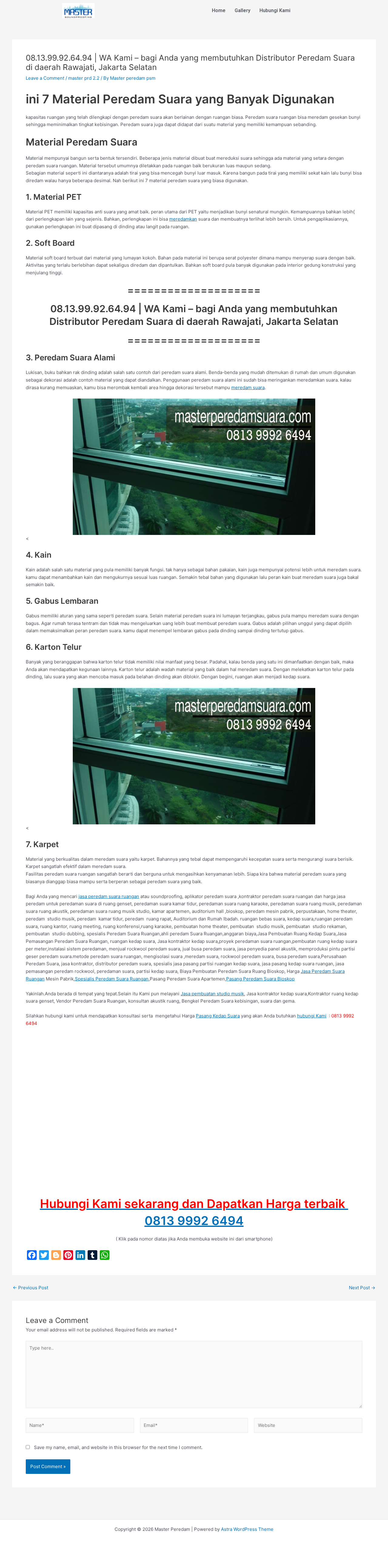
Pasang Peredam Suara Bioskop (260, 979)
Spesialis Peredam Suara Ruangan (112, 979)
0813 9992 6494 (194, 1220)
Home (219, 10)
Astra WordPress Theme (247, 1529)
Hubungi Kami (274, 10)
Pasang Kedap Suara (218, 1016)
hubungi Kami (311, 1016)
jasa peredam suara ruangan (109, 896)
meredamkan (183, 219)
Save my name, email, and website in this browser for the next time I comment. (118, 1447)
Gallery (242, 10)
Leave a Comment (45, 78)
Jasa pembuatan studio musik (212, 994)
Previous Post (30, 1287)
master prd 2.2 (83, 78)
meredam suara (248, 387)
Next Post (362, 1287)
